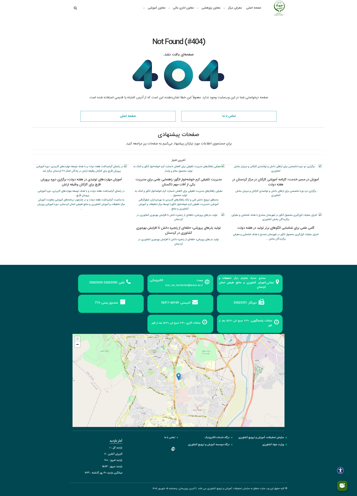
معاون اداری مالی (183, 7)
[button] (178, 376)
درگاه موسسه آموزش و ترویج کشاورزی (209, 444)
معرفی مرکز (235, 7)
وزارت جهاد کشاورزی (273, 444)
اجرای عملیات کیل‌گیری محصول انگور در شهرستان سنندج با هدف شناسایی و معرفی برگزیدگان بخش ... (276, 236)
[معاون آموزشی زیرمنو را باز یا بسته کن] (144, 8)
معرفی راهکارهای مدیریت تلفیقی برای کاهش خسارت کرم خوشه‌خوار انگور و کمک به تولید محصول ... (178, 193)
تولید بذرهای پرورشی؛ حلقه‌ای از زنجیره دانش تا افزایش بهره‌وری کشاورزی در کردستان (178, 241)
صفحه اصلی (253, 7)
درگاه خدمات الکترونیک (217, 437)
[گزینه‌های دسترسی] (340, 470)
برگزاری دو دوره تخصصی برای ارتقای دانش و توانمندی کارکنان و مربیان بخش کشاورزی (275, 193)
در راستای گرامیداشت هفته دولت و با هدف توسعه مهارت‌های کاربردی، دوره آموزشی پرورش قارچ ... (81, 193)
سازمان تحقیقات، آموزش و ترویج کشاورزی (261, 437)
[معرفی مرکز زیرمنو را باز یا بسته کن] (224, 8)
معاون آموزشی (156, 7)
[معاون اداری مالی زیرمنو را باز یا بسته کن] (169, 8)
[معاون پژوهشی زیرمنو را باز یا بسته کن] (197, 8)
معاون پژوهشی (211, 7)
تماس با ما (229, 116)
